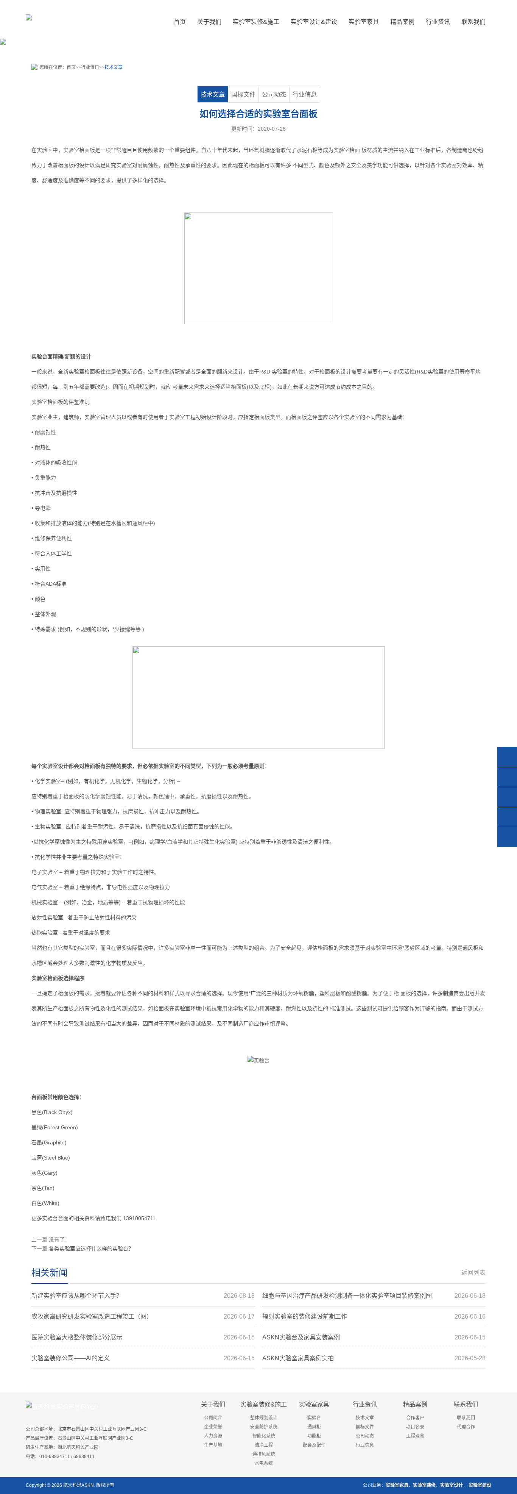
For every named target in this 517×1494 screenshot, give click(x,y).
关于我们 (213, 1404)
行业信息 (305, 94)
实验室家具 (314, 1404)
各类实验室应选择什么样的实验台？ (91, 1249)
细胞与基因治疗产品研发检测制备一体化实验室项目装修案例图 (374, 1295)
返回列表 (473, 1272)
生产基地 (213, 1445)
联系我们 (466, 1404)
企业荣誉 (213, 1427)
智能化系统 (263, 1436)
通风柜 (140, 523)
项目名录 (415, 1427)
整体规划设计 (263, 1418)
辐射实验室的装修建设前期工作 (374, 1316)
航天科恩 (71, 1485)
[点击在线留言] (507, 817)
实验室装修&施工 (263, 1404)
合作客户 (415, 1418)
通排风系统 (263, 1454)
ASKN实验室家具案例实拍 (374, 1358)
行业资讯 (90, 67)
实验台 (39, 356)
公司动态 (274, 94)
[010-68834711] (507, 777)
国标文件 (243, 94)
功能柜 (314, 1436)
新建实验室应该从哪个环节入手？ (143, 1295)
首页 (180, 22)
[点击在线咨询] (507, 757)
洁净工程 (264, 1445)
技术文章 (113, 67)
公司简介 (213, 1418)
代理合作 (466, 1427)
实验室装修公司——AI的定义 (143, 1358)
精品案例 (415, 1404)
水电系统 (264, 1463)
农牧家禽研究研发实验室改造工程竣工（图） (143, 1316)
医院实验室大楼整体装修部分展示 (143, 1337)
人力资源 (213, 1436)
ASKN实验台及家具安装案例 (374, 1337)
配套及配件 (314, 1445)
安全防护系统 (263, 1427)
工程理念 (415, 1436)
